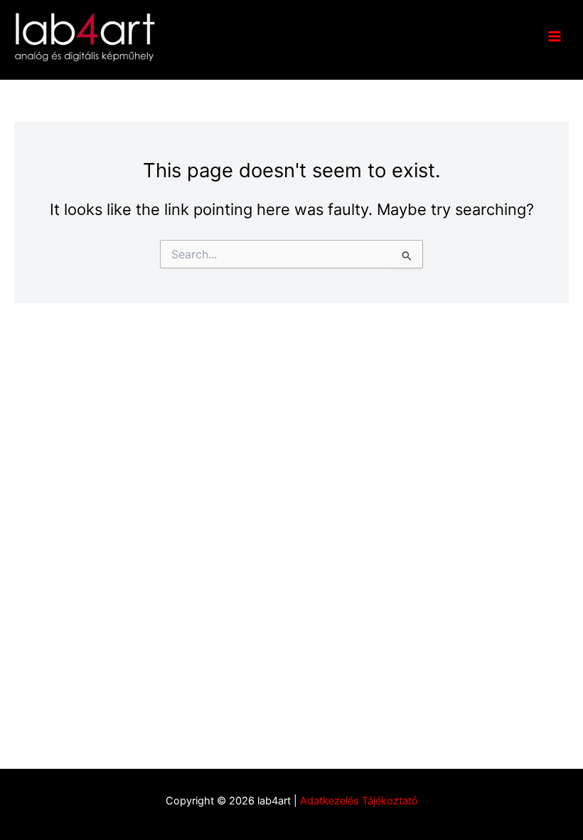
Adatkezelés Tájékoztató (359, 800)
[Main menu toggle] (554, 36)
